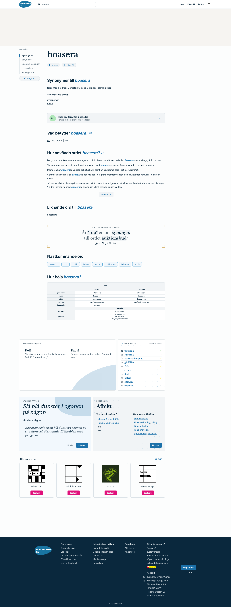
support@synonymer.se (158, 577)
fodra (50, 103)
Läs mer (82, 445)
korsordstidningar (161, 559)
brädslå (93, 87)
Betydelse (27, 59)
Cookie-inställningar (103, 551)
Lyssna (55, 65)
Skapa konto (188, 567)
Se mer (158, 459)
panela (84, 87)
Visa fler (104, 194)
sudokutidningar (159, 563)
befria (127, 378)
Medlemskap (99, 559)
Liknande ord (28, 68)
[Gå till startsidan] (25, 4)
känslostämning (142, 422)
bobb (75, 264)
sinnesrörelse (105, 419)
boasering (52, 214)
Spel (182, 4)
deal (126, 374)
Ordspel (65, 551)
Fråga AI (191, 4)
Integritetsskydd (101, 548)
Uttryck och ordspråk (71, 555)
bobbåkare (111, 264)
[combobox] (67, 4)
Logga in (188, 572)
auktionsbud (114, 238)
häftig (116, 419)
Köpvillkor (98, 563)
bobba (86, 264)
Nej (103, 243)
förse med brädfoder (57, 87)
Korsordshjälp (68, 548)
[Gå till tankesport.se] (158, 567)
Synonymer (27, 55)
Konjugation (28, 72)
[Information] (90, 133)
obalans (152, 433)
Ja (97, 243)
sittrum (128, 381)
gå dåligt (129, 362)
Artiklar (201, 4)
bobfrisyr (125, 264)
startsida (129, 354)
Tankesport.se (154, 555)
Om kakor (98, 555)
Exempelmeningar (31, 64)
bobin (137, 264)
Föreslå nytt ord (68, 559)
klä (48, 140)
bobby (97, 264)
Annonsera (130, 551)
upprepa (129, 350)
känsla (101, 423)
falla (126, 366)
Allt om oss (130, 548)
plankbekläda (104, 87)
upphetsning (112, 423)
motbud (129, 385)
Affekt (104, 406)
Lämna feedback (69, 563)
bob (65, 264)
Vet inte (112, 243)
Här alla (70, 445)
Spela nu (37, 493)
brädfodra (75, 87)
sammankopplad (133, 358)
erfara (127, 370)
